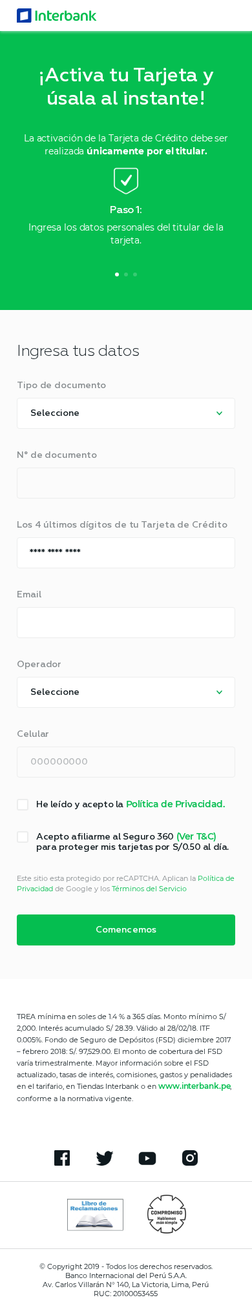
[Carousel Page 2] (126, 274)
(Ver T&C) (196, 836)
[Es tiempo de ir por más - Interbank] (57, 15)
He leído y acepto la (130, 804)
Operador (39, 664)
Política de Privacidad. (175, 804)
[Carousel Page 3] (135, 274)
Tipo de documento (61, 385)
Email (29, 594)
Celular (33, 734)
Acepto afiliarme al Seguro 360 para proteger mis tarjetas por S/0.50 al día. (132, 841)
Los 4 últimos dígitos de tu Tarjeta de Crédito (122, 525)
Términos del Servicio (149, 888)
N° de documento (57, 455)
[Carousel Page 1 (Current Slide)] (117, 274)
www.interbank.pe (194, 1086)
